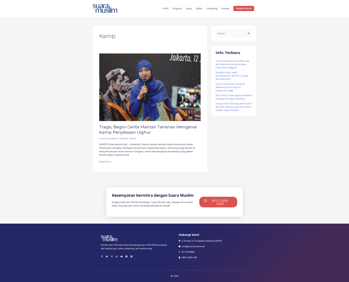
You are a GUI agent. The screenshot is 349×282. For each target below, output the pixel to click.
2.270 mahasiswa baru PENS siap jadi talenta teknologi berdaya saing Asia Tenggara (232, 64)
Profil (165, 8)
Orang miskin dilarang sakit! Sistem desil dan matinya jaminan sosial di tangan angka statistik (234, 107)
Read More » (105, 161)
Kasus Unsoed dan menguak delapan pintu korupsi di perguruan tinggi (230, 87)
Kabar (199, 8)
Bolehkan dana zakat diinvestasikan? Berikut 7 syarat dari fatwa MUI (232, 75)
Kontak (225, 8)
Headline (123, 138)
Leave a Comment (108, 138)
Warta (133, 138)
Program (177, 8)
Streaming (212, 8)
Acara (189, 8)
